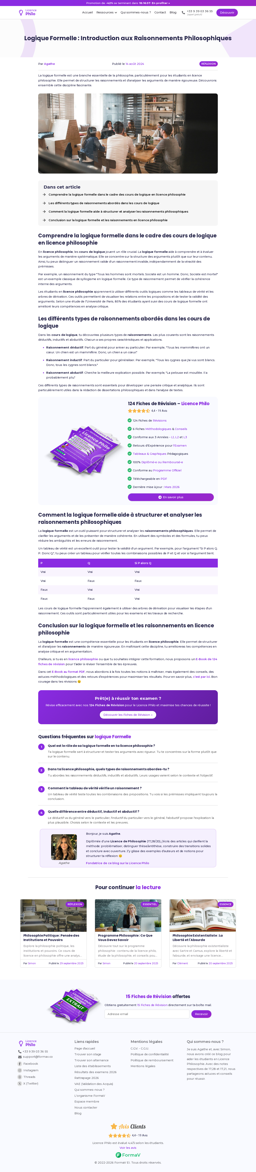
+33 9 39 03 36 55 (35, 1051)
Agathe (49, 64)
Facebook (30, 1064)
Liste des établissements (92, 1066)
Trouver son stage (87, 1054)
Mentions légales (143, 1066)
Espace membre (86, 1101)
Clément (182, 963)
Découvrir (227, 12)
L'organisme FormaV (89, 1096)
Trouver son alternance (91, 1060)
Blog (77, 1113)
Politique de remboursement (152, 1060)
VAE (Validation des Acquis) (93, 1084)
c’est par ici (201, 677)
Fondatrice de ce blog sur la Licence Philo (117, 863)
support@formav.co (38, 1057)
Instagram (30, 1070)
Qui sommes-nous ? (89, 1090)
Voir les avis (128, 1148)
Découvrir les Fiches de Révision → (128, 715)
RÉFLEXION (208, 63)
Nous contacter (85, 1107)
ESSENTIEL (150, 904)
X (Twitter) (30, 1083)
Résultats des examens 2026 (95, 1072)
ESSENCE (225, 904)
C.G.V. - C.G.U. (140, 1048)
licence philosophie (83, 659)
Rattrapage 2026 (86, 1078)
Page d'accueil (84, 1048)
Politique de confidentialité (150, 1054)
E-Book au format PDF (68, 672)
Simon (32, 963)
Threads (29, 1077)
